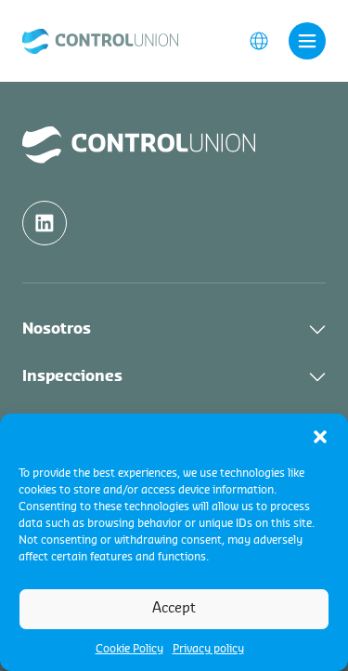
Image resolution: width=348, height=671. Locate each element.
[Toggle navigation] (307, 40)
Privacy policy (208, 648)
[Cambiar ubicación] (259, 40)
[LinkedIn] (44, 223)
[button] (320, 437)
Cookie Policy (129, 648)
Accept (174, 608)
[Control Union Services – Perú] (100, 40)
